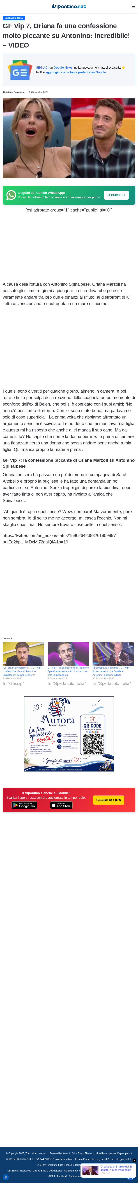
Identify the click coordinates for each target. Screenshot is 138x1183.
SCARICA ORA (108, 800)
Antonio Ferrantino (14, 92)
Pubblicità (62, 1176)
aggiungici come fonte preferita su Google (75, 72)
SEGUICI (42, 67)
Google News (63, 67)
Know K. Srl (69, 1153)
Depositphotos (124, 1153)
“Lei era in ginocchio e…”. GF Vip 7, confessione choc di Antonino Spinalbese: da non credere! (23, 671)
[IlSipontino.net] (69, 6)
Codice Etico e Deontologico (47, 1170)
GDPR (52, 1176)
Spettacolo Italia (14, 18)
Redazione (25, 1170)
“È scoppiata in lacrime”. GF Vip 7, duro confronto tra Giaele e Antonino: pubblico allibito (112, 671)
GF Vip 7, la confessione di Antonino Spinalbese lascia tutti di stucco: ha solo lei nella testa (68, 671)
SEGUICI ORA (116, 195)
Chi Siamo (13, 1170)
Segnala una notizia (79, 1176)
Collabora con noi (73, 1170)
